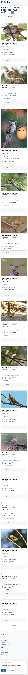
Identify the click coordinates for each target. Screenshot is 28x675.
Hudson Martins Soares (8, 465)
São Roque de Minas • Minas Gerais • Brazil (12, 557)
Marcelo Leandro (7, 422)
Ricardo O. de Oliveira (8, 562)
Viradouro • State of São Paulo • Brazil (11, 418)
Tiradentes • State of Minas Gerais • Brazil (12, 513)
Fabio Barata (6, 589)
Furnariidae (6, 49)
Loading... (14, 625)
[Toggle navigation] (25, 2)
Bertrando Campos (7, 248)
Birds (2, 638)
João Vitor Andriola (7, 616)
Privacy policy (4, 655)
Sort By (10, 16)
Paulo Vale (6, 163)
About (2, 650)
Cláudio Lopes (6, 290)
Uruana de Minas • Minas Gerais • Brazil (11, 158)
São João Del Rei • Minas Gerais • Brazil (11, 243)
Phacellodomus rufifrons (9, 43)
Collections (4, 640)
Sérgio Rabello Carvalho (8, 518)
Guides (3, 642)
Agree (3, 670)
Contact (3, 657)
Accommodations (5, 644)
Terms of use (4, 652)
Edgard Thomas (7, 55)
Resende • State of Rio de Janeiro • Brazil (12, 460)
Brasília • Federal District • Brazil (10, 51)
